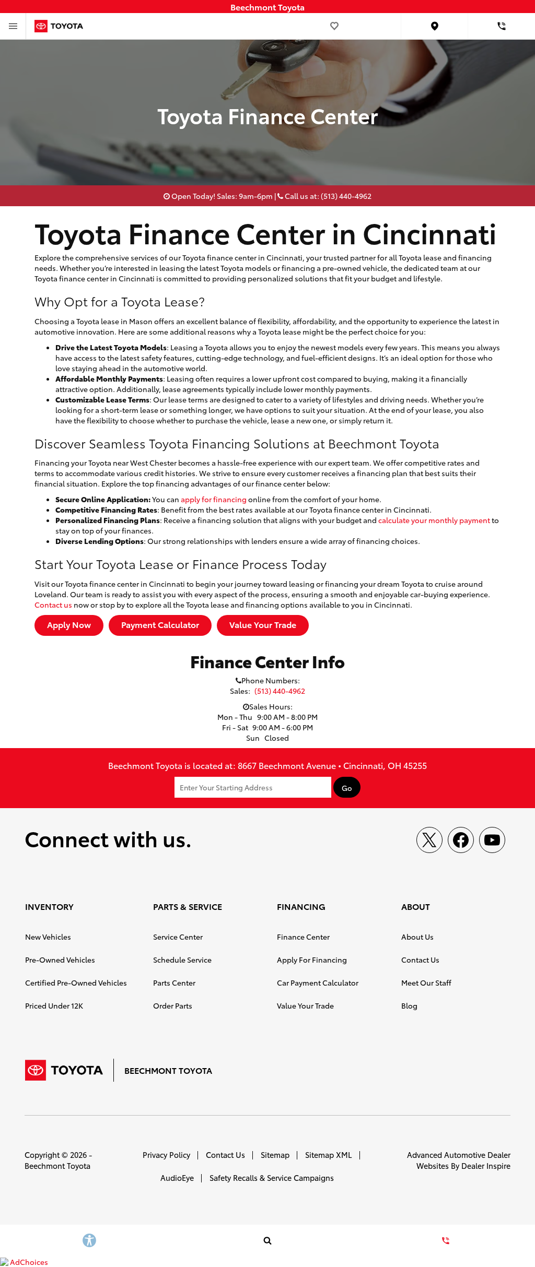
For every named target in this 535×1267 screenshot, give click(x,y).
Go (347, 788)
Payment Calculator (160, 624)
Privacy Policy (166, 1154)
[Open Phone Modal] (501, 26)
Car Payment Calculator (317, 982)
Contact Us (420, 959)
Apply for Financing (312, 959)
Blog (409, 1005)
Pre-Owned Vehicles (60, 959)
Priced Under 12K (54, 1005)
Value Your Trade (262, 624)
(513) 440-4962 (279, 690)
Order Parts (172, 1005)
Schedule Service (182, 959)
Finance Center (303, 936)
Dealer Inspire (485, 1165)
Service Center (178, 936)
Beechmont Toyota (57, 1165)
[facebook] (461, 840)
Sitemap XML (328, 1154)
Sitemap (275, 1154)
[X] (429, 840)
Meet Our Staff (426, 982)
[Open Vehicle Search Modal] (267, 1240)
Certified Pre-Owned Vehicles (76, 982)
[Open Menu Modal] (13, 26)
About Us (417, 936)
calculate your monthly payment (434, 520)
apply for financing (214, 499)
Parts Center (174, 982)
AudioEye (177, 1177)
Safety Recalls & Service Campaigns (272, 1177)
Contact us (53, 604)
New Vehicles (48, 936)
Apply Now (69, 624)
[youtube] (492, 840)
